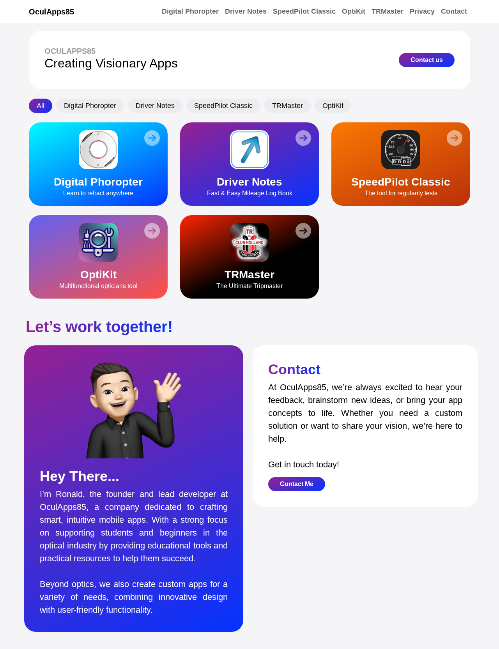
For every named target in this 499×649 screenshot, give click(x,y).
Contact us (427, 60)
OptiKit (353, 11)
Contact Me (296, 484)
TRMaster (387, 11)
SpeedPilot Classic (304, 11)
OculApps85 (51, 11)
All (40, 106)
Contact (454, 11)
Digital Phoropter (190, 11)
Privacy (422, 11)
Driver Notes (246, 11)
